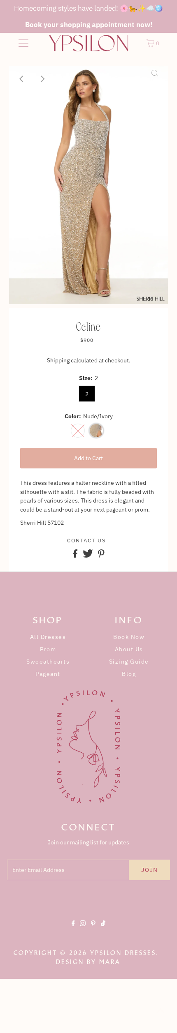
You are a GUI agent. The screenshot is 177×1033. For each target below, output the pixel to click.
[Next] (42, 79)
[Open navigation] (23, 43)
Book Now (128, 637)
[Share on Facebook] (76, 555)
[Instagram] (83, 930)
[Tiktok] (103, 930)
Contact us (86, 541)
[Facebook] (73, 930)
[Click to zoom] (155, 79)
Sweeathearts (48, 661)
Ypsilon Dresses (123, 953)
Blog (129, 674)
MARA (110, 962)
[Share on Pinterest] (101, 555)
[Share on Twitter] (88, 555)
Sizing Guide (129, 661)
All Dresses (48, 637)
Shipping (58, 360)
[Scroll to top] (160, 1016)
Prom (48, 649)
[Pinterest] (93, 930)
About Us (129, 649)
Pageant (48, 674)
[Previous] (22, 79)
